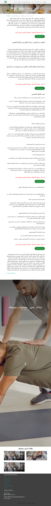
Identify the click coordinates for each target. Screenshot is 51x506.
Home (5, 476)
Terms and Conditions (9, 485)
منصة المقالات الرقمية (16, 15)
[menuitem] (15, 2)
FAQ (5, 488)
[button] (42, 2)
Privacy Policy (7, 478)
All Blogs (8, 15)
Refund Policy (7, 481)
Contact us (6, 483)
